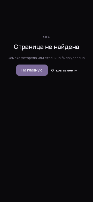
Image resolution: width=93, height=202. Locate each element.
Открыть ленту (64, 70)
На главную (32, 70)
